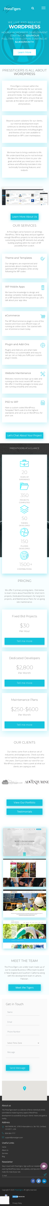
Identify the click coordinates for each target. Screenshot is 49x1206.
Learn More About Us (24, 216)
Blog (3, 1156)
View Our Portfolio (24, 802)
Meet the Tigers (25, 987)
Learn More (24, 52)
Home (4, 1147)
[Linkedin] (44, 1181)
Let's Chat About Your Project (24, 435)
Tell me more (24, 641)
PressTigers (19, 1190)
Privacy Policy (17, 1203)
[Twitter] (39, 1181)
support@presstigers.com (14, 1137)
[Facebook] (33, 1181)
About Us (5, 1150)
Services (5, 1153)
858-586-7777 (10, 1133)
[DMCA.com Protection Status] (18, 1196)
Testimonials (24, 811)
